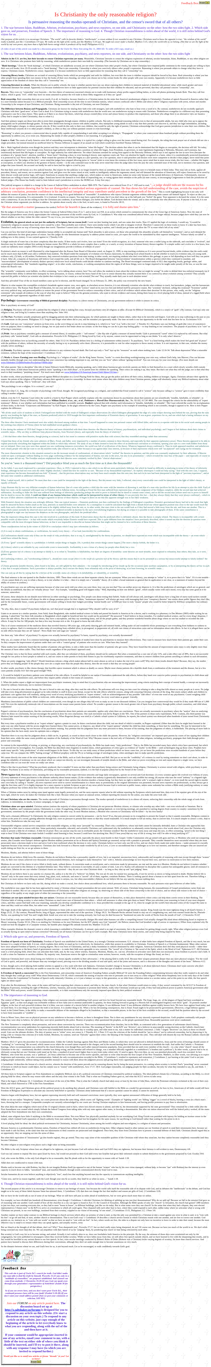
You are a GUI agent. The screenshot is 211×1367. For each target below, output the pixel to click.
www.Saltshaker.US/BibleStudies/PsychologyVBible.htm (26, 362)
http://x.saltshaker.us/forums (23, 1309)
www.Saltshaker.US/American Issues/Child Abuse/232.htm (90, 372)
